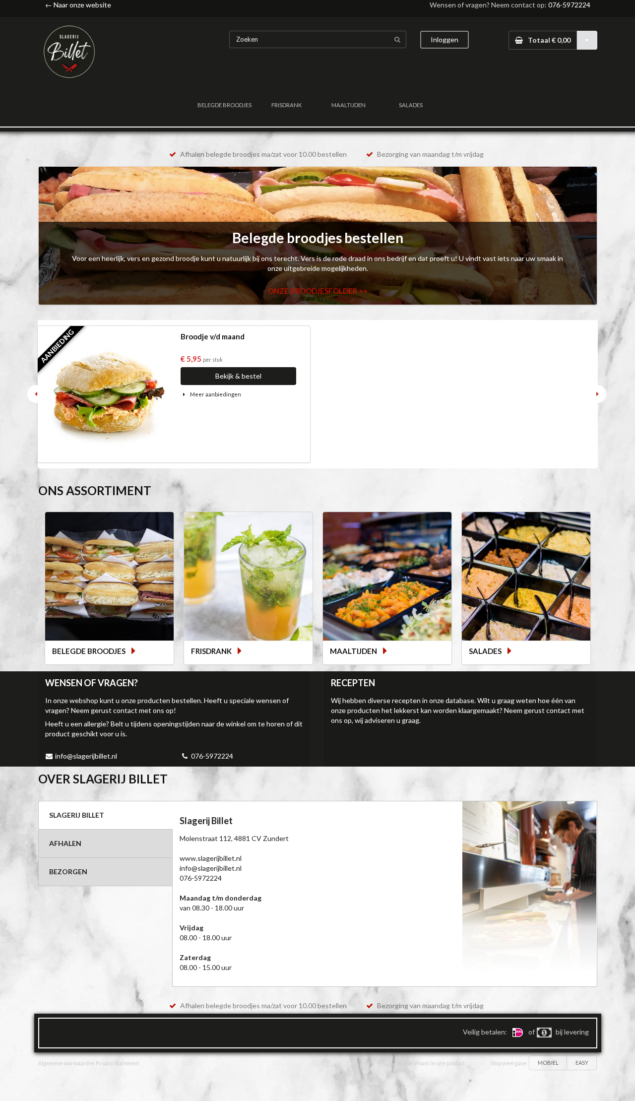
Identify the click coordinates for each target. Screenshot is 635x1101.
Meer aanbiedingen (215, 394)
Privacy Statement (117, 1063)
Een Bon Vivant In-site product (429, 1063)
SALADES (411, 105)
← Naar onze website (78, 4)
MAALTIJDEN (348, 105)
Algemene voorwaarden (66, 1063)
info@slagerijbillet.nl (86, 756)
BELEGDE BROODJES (224, 105)
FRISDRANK (286, 105)
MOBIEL (548, 1062)
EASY (581, 1062)
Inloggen (444, 39)
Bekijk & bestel (238, 376)
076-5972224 (569, 4)
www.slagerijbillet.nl (211, 858)
